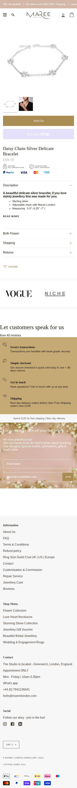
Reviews (9, 588)
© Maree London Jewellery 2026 (23, 758)
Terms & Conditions (16, 544)
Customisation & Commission (22, 569)
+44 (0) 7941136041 (16, 689)
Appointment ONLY (16, 670)
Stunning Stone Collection (20, 623)
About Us (9, 531)
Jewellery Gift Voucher (18, 629)
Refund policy (12, 550)
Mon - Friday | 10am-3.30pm (21, 676)
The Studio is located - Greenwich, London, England (37, 664)
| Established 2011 (14, 764)
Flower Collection (14, 610)
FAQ (6, 538)
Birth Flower (11, 233)
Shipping (9, 242)
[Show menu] (5, 15)
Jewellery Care (13, 582)
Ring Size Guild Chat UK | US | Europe (29, 557)
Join (68, 477)
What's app (10, 683)
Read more (11, 216)
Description (10, 185)
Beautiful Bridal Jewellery (20, 635)
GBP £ (9, 745)
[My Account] (63, 15)
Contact (8, 563)
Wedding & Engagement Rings (23, 642)
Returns (8, 252)
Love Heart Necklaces (17, 616)
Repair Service (13, 576)
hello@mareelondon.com (19, 695)
